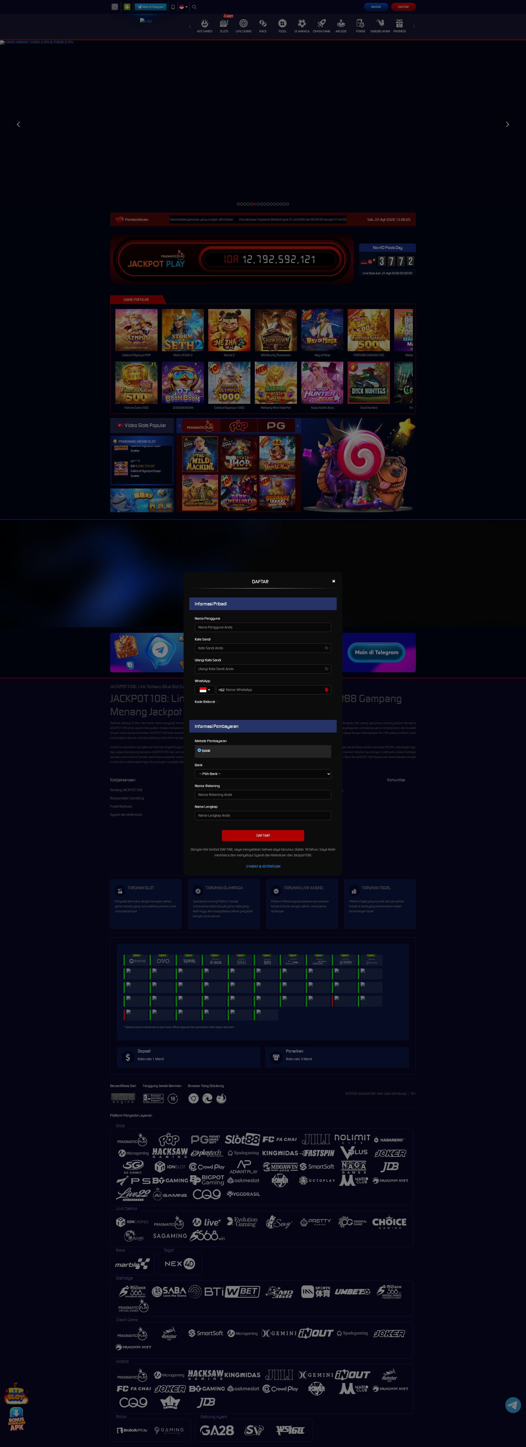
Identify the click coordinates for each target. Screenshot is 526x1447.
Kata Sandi (203, 639)
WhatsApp (202, 681)
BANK (205, 750)
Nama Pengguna (207, 618)
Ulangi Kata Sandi (208, 660)
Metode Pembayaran (211, 741)
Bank (198, 765)
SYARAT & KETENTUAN (263, 866)
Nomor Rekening (207, 785)
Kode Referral (205, 701)
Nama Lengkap (206, 806)
